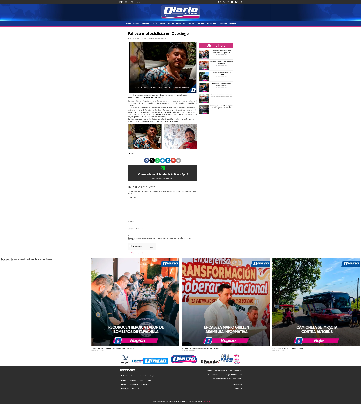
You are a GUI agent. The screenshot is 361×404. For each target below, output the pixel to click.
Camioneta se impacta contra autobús (222, 74)
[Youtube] (232, 2)
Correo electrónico (135, 229)
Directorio (237, 384)
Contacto (238, 388)
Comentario (132, 197)
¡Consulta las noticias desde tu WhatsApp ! (162, 174)
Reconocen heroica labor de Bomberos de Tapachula (221, 52)
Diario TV (232, 23)
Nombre (131, 221)
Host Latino (206, 401)
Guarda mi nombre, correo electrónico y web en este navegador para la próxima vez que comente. (159, 238)
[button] (146, 160)
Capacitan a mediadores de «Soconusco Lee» (221, 85)
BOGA (178, 23)
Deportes (170, 23)
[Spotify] (236, 2)
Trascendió (201, 23)
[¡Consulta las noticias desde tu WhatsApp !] (162, 168)
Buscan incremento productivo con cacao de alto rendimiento (221, 96)
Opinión (191, 23)
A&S (184, 23)
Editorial (128, 23)
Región (154, 23)
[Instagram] (228, 2)
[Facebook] (219, 2)
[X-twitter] (223, 2)
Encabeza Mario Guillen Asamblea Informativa (221, 63)
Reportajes (222, 23)
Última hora (211, 23)
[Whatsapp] (240, 2)
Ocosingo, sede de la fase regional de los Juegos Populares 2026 (221, 107)
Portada (136, 23)
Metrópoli (145, 23)
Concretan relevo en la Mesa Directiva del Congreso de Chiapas (26, 259)
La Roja (162, 23)
